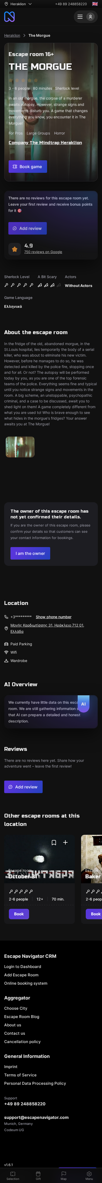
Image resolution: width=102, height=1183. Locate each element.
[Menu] (86, 16)
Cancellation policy (22, 1041)
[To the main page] (9, 16)
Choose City (15, 1008)
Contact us (14, 1033)
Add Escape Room (21, 974)
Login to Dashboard (22, 966)
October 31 (22, 876)
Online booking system (25, 983)
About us (12, 1024)
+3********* (21, 617)
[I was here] (65, 842)
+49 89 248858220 (71, 4)
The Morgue (39, 35)
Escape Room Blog (21, 1016)
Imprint (11, 1066)
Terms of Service (20, 1074)
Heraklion (12, 35)
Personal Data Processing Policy (35, 1083)
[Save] (54, 842)
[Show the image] (20, 447)
